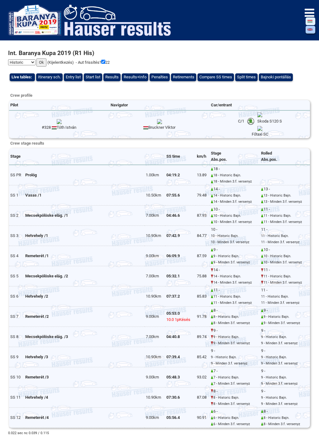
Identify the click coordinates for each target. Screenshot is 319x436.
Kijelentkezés (60, 62)
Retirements (183, 77)
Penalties (159, 77)
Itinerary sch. (49, 77)
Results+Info (135, 77)
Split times (246, 77)
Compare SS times (215, 77)
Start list (93, 77)
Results (112, 77)
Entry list (73, 77)
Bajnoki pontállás (276, 77)
